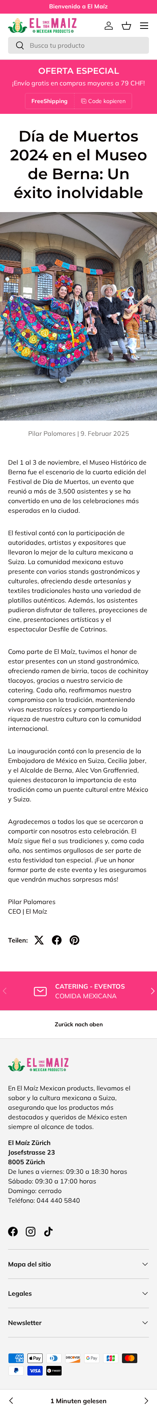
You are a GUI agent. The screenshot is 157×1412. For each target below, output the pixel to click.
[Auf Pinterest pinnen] (74, 940)
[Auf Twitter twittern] (39, 940)
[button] (126, 25)
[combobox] (78, 45)
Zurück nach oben (79, 1024)
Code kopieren (107, 101)
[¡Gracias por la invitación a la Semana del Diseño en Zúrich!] (11, 1401)
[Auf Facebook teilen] (57, 940)
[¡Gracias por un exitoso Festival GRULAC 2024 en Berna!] (146, 1401)
